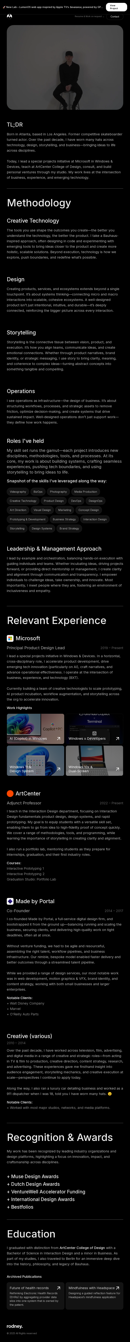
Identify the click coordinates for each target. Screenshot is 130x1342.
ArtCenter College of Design (82, 1248)
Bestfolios (22, 1207)
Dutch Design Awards (35, 1184)
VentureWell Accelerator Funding (48, 1192)
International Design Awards (43, 1199)
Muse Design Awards (35, 1176)
